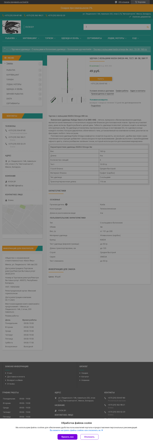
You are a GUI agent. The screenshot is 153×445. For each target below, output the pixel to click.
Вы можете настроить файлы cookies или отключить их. (75, 430)
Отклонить (89, 437)
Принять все (67, 437)
